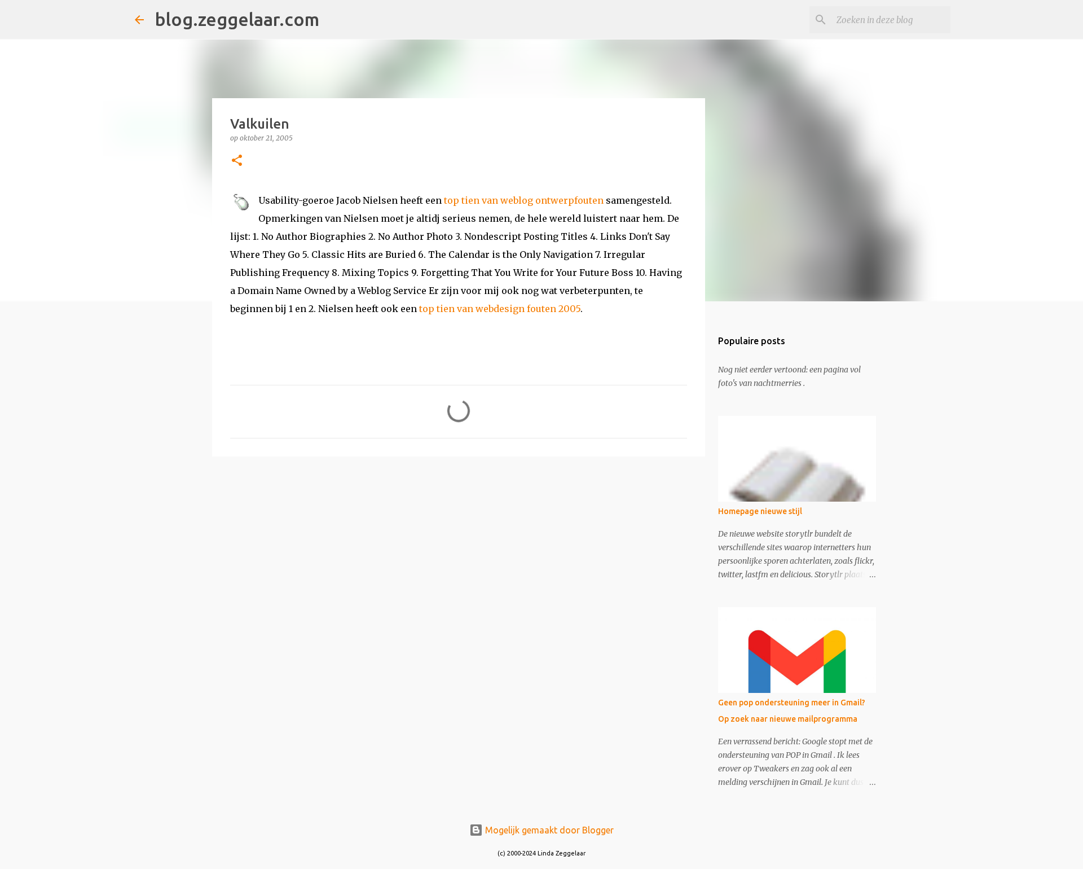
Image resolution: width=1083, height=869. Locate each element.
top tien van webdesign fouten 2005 (499, 308)
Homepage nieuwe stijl (760, 511)
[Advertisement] (459, 552)
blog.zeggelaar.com (237, 19)
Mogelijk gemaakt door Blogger (548, 830)
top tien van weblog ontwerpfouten (524, 200)
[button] (237, 161)
